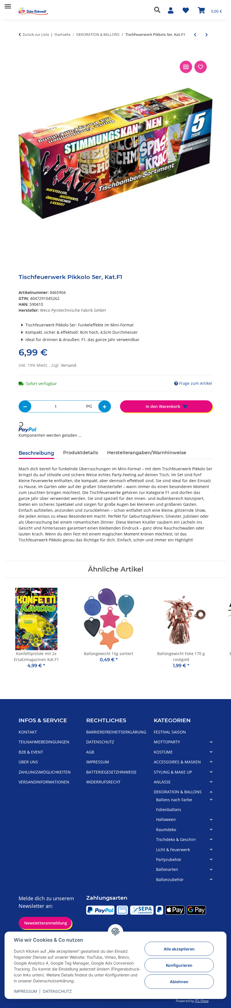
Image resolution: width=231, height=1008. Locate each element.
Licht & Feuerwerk (173, 849)
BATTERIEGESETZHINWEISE (111, 772)
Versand (68, 365)
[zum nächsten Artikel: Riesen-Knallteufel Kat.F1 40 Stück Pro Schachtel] (206, 34)
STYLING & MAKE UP (173, 772)
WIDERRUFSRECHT (103, 782)
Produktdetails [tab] (80, 452)
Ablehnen (179, 981)
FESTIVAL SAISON (170, 732)
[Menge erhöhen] (104, 406)
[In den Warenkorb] (23, 53)
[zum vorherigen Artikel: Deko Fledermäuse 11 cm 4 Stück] (195, 34)
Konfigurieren (179, 965)
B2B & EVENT (31, 752)
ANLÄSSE (162, 782)
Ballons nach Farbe (174, 799)
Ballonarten (167, 869)
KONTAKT (28, 732)
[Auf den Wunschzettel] (200, 67)
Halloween (166, 819)
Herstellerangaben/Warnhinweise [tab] (146, 452)
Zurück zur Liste (36, 34)
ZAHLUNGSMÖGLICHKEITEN (45, 772)
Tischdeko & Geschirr (176, 839)
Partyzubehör (168, 859)
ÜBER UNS (28, 762)
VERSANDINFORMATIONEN (44, 782)
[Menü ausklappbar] (8, 4)
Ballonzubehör (170, 879)
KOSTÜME (163, 752)
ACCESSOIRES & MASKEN (177, 762)
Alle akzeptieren (179, 948)
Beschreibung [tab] (36, 453)
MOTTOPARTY (167, 742)
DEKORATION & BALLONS (178, 791)
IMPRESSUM (25, 991)
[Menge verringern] (25, 406)
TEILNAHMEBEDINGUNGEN (44, 742)
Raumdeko (166, 829)
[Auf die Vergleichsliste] (186, 67)
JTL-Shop (201, 1000)
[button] (158, 10)
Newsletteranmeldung (45, 923)
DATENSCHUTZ (57, 991)
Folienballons (168, 809)
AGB (90, 752)
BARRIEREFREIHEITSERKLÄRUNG (116, 732)
